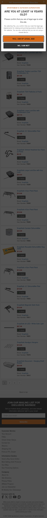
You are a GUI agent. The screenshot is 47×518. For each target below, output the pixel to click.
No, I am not (23, 45)
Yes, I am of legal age (23, 39)
